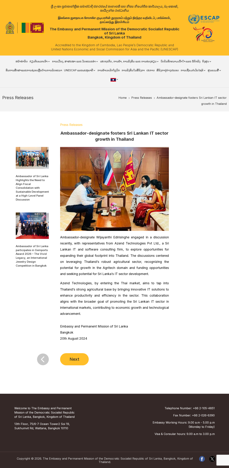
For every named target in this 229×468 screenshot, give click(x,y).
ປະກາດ (151, 70)
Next (74, 359)
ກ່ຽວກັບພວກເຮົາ (39, 61)
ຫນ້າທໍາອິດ (22, 61)
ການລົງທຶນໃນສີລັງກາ (133, 70)
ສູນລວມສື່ (213, 70)
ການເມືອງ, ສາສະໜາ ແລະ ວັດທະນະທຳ (74, 61)
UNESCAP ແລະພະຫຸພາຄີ (78, 70)
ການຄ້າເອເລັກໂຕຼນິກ (109, 70)
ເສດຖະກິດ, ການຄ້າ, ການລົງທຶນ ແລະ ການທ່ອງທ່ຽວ (128, 61)
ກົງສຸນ (205, 61)
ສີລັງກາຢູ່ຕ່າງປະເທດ (168, 70)
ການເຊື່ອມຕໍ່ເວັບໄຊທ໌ (192, 70)
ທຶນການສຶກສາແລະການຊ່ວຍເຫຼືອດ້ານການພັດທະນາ (34, 70)
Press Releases (71, 125)
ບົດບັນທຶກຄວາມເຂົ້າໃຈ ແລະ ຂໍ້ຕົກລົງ (180, 61)
